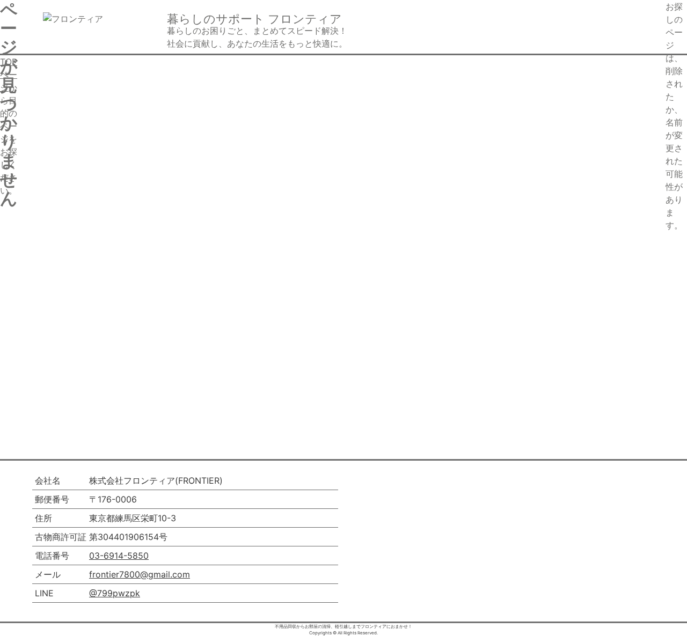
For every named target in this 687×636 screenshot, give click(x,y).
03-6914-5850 (119, 555)
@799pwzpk (114, 593)
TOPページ (8, 74)
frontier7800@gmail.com (139, 574)
